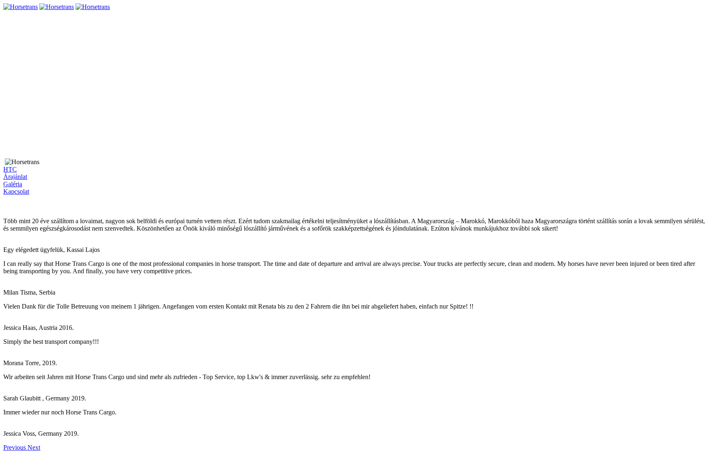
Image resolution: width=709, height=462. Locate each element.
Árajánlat (15, 176)
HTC (10, 169)
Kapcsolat (16, 191)
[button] (15, 447)
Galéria (12, 184)
